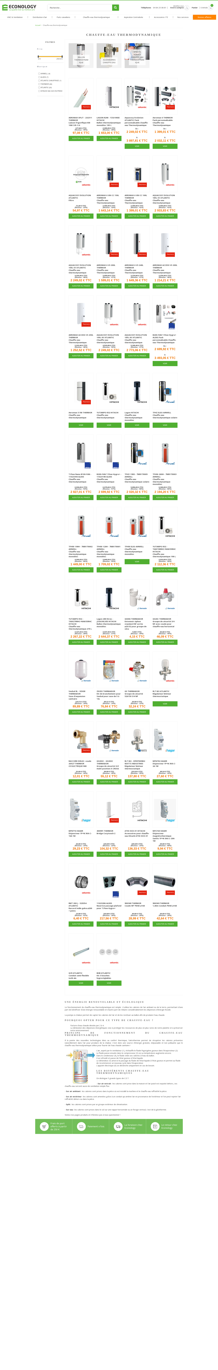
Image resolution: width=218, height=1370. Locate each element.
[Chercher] (115, 8)
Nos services (183, 17)
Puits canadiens (63, 17)
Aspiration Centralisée (133, 17)
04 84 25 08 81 (159, 7)
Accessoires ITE (161, 17)
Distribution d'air (40, 17)
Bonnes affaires (204, 17)
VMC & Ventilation (15, 17)
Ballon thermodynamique (81, 60)
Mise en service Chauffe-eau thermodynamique (137, 57)
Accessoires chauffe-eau (109, 61)
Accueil (37, 25)
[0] (207, 7)
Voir (137, 146)
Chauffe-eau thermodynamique (96, 17)
